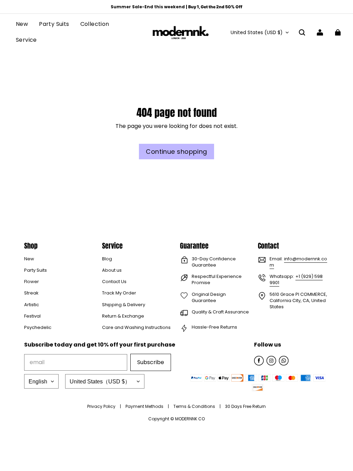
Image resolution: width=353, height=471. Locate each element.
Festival (32, 316)
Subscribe (150, 362)
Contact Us (114, 282)
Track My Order (119, 293)
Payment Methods (144, 406)
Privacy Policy (102, 406)
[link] (94, 25)
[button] (302, 32)
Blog (107, 259)
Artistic (31, 305)
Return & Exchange (123, 316)
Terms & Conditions (194, 406)
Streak (31, 293)
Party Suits (35, 270)
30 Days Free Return (245, 406)
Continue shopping (176, 151)
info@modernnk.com (298, 261)
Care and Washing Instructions (136, 327)
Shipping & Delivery (123, 305)
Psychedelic (37, 327)
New (29, 259)
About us (112, 270)
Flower (31, 282)
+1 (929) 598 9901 (296, 279)
